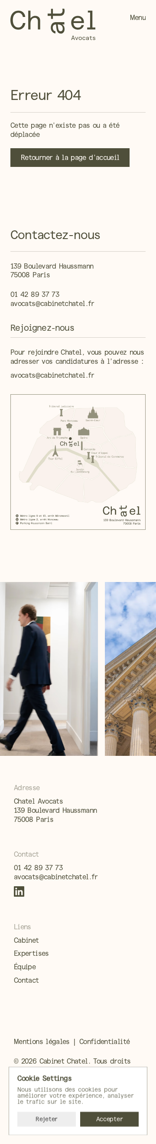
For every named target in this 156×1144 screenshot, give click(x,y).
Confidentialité (104, 1042)
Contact (26, 980)
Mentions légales (42, 1042)
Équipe (25, 967)
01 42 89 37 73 (34, 294)
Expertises (31, 953)
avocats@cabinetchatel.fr (52, 303)
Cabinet (26, 940)
